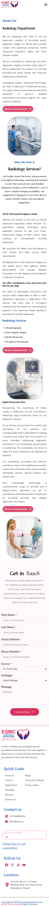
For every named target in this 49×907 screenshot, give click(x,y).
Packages (6, 675)
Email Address (10, 639)
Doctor (5, 664)
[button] (46, 5)
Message (6, 686)
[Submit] (6, 837)
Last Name (8, 627)
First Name (8, 614)
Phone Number (10, 651)
